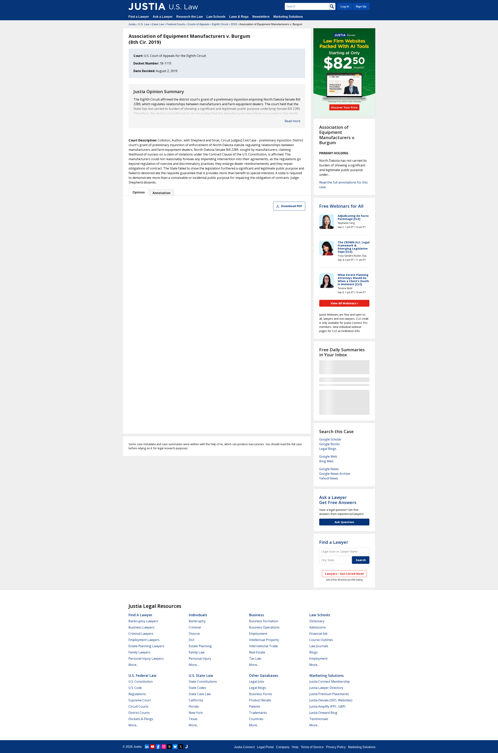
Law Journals (318, 646)
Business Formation (263, 621)
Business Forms (260, 694)
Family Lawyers (139, 652)
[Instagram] (163, 746)
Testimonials (318, 719)
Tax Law (255, 658)
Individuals (198, 615)
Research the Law (189, 16)
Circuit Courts (138, 706)
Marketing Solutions (288, 16)
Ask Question (344, 522)
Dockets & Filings (140, 719)
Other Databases (263, 675)
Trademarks (258, 713)
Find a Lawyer (138, 16)
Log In (345, 6)
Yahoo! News (328, 478)
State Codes (197, 688)
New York (196, 713)
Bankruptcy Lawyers (143, 621)
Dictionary (316, 621)
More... (133, 665)
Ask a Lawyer (163, 16)
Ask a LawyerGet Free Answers (337, 499)
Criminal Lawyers (140, 633)
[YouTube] (152, 746)
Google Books (329, 444)
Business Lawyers (141, 627)
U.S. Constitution (140, 681)
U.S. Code (135, 688)
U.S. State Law (201, 675)
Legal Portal (265, 747)
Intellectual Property (264, 640)
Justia (132, 24)
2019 (234, 24)
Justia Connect (244, 747)
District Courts (139, 713)
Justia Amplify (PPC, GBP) (327, 706)
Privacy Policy (336, 747)
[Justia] (146, 6)
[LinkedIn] (147, 746)
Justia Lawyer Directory (326, 688)
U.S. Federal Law (142, 675)
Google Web (328, 456)
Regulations (137, 694)
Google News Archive (334, 473)
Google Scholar (330, 439)
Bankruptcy (197, 621)
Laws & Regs (239, 16)
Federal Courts (176, 24)
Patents (254, 706)
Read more (292, 121)
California (196, 700)
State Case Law (200, 694)
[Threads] (169, 746)
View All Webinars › (344, 303)
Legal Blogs (327, 449)
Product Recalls (260, 700)
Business (256, 615)
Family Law (196, 652)
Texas (193, 719)
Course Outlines (321, 640)
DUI (191, 640)
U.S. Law (143, 24)
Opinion (138, 192)
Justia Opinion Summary (158, 91)
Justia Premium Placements (329, 694)
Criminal (195, 627)
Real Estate (257, 652)
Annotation (161, 193)
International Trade (263, 646)
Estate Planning (200, 646)
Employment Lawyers (144, 640)
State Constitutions (203, 681)
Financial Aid (318, 633)
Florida (194, 706)
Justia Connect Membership (329, 681)
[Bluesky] (175, 746)
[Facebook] (158, 746)
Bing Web (326, 461)
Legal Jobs (256, 681)
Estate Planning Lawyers (146, 646)
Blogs (313, 652)
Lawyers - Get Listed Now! (344, 574)
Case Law (158, 24)
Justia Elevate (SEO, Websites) (330, 700)
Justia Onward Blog (323, 713)
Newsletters (261, 16)
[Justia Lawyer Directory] (186, 746)
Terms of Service (312, 747)
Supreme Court (139, 700)
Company (282, 747)
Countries (256, 719)
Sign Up (361, 6)
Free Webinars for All (341, 205)
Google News (329, 469)
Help (295, 747)
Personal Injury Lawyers (146, 658)
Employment (258, 633)
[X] (180, 746)
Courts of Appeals (198, 24)
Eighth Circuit (220, 24)
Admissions (317, 627)
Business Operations (264, 627)
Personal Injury (200, 658)
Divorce (194, 633)
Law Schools (215, 16)
